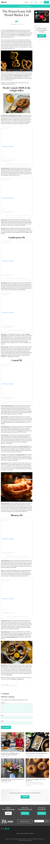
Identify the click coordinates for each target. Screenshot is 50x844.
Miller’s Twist (3, 334)
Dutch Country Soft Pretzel (6, 405)
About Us (18, 833)
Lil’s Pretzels (3, 454)
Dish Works (7, 684)
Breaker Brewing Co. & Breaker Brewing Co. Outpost (11, 115)
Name (2, 715)
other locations (9, 674)
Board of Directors (24, 833)
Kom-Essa (3, 446)
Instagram (3, 355)
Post (17, 21)
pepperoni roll (21, 634)
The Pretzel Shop (4, 620)
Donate (46, 2)
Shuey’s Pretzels (4, 219)
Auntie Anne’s (27, 75)
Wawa (7, 77)
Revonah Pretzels (4, 463)
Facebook (19, 679)
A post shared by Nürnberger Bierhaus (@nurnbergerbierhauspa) (16, 164)
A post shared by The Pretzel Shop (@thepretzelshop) (16, 616)
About (41, 2)
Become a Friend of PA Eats (25, 6)
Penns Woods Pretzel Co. (6, 631)
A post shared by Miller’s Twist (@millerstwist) (16, 330)
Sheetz (11, 77)
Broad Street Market (21, 454)
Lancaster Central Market (24, 446)
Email (2, 720)
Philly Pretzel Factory (19, 75)
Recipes (36, 2)
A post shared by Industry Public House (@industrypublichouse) (16, 556)
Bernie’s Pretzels (4, 282)
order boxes (20, 430)
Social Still (3, 228)
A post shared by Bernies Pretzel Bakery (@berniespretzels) (16, 278)
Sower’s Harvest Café (5, 503)
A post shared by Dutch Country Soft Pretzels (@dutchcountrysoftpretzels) (16, 401)
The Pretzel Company (5, 426)
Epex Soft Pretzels (4, 416)
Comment (3, 702)
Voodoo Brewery (4, 665)
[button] (28, 2)
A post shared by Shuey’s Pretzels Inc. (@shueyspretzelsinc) (16, 215)
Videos (31, 2)
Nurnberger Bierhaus (5, 168)
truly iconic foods (10, 30)
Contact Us (31, 833)
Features (26, 2)
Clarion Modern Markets (10, 637)
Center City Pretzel (4, 346)
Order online (14, 635)
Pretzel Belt (22, 34)
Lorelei (2, 570)
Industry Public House (5, 560)
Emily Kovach (14, 24)
